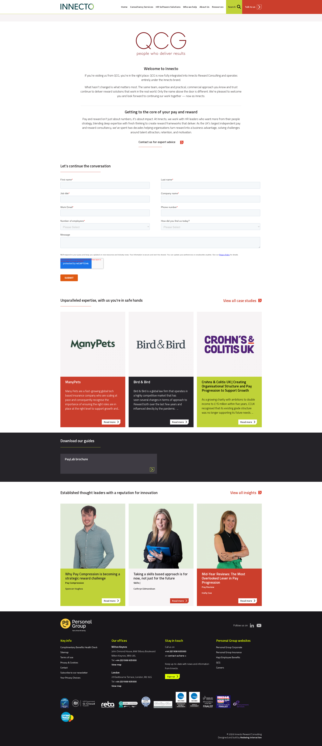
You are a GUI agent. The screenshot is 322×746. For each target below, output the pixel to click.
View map (116, 664)
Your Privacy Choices (70, 677)
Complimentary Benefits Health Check (78, 647)
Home (124, 7)
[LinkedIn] (252, 625)
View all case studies (239, 301)
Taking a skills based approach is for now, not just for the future (160, 576)
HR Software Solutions (168, 7)
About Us (204, 7)
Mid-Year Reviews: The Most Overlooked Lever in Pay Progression (223, 578)
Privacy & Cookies (69, 662)
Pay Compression (74, 583)
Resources (217, 7)
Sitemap (64, 652)
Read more (112, 422)
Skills (136, 583)
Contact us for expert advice (157, 142)
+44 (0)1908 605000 (126, 660)
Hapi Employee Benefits (228, 657)
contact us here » (177, 655)
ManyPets (73, 382)
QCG (218, 662)
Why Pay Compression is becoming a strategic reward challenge (92, 576)
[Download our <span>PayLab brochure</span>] (108, 464)
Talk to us (250, 7)
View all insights (243, 493)
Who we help (190, 7)
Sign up (171, 676)
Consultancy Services (141, 7)
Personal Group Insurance (229, 652)
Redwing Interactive (251, 737)
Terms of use (66, 657)
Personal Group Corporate (229, 647)
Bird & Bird (141, 382)
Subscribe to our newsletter (74, 672)
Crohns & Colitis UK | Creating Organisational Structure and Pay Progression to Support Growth (227, 386)
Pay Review (208, 587)
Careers (220, 667)
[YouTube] (259, 625)
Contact (64, 667)
